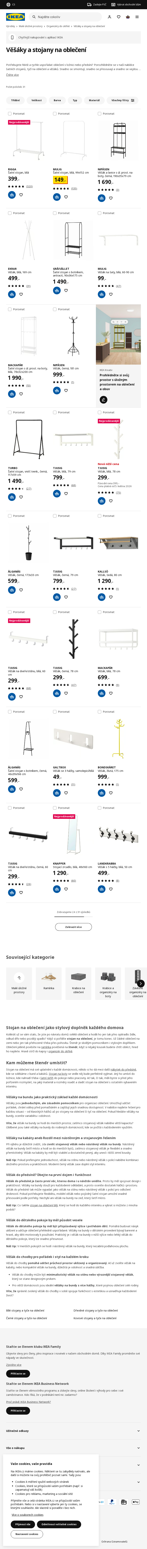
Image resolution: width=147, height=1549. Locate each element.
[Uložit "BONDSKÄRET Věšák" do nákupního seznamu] (111, 793)
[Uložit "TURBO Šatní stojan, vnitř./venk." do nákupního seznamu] (21, 497)
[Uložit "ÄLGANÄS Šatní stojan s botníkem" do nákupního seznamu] (21, 789)
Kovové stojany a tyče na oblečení (95, 1318)
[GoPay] (100, 1502)
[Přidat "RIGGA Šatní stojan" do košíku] (12, 195)
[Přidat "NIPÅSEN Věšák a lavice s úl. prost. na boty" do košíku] (101, 198)
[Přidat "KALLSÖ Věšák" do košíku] (101, 597)
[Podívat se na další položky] (141, 983)
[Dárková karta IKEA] (124, 1502)
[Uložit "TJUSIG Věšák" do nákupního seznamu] (66, 493)
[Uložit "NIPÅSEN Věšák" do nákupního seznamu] (66, 390)
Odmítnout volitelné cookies (59, 1524)
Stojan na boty (58, 1074)
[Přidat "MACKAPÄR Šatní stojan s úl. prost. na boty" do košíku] (12, 394)
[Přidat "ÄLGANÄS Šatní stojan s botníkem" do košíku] (12, 789)
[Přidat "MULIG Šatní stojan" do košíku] (57, 197)
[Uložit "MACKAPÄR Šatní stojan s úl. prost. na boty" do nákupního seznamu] (21, 394)
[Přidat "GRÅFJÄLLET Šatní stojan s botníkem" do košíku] (57, 290)
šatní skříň (46, 1078)
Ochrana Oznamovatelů (114, 1541)
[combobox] (64, 17)
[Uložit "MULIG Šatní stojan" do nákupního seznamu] (66, 197)
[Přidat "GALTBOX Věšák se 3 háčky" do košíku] (57, 793)
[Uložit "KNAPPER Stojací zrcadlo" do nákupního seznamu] (66, 889)
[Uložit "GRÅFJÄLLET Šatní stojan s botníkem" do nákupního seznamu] (66, 290)
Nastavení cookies (27, 1534)
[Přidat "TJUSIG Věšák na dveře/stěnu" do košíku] (12, 697)
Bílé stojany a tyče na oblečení (25, 1310)
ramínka (46, 1047)
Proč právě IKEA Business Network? (28, 1402)
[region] (51, 1500)
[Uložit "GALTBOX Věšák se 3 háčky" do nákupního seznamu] (66, 793)
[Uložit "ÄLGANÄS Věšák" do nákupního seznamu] (21, 590)
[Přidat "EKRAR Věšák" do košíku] (12, 294)
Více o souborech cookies (27, 1515)
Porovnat (19, 113)
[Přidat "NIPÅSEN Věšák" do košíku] (57, 390)
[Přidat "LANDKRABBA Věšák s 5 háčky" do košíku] (101, 889)
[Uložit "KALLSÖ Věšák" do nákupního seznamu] (111, 597)
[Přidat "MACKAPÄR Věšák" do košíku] (101, 693)
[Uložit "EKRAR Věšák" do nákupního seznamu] (21, 294)
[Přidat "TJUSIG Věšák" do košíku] (57, 493)
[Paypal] (112, 1502)
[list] (73, 983)
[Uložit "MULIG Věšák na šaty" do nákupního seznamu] (111, 294)
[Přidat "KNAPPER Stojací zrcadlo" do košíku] (57, 889)
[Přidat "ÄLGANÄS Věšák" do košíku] (12, 590)
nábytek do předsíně (123, 1069)
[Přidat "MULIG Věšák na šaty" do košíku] (101, 294)
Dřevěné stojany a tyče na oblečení (96, 1310)
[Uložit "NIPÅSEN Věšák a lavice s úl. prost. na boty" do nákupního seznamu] (111, 198)
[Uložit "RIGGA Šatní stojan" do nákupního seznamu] (21, 195)
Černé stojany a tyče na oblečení (26, 1318)
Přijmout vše (22, 1524)
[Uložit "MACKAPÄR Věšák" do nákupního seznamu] (111, 693)
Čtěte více (12, 75)
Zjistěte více (13, 1365)
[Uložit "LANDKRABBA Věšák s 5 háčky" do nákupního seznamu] (111, 889)
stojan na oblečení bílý (44, 1205)
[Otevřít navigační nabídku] (137, 17)
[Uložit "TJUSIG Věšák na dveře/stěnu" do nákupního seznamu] (21, 697)
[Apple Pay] (135, 1502)
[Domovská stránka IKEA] (15, 17)
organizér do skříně (60, 1051)
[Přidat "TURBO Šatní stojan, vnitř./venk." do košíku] (12, 497)
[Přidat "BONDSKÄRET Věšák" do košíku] (101, 793)
